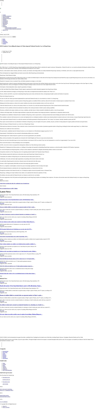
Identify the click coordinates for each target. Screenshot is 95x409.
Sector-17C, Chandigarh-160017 (6, 390)
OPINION (5, 24)
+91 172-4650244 (3, 401)
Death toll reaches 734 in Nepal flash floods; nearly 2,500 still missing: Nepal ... (17, 199)
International (5, 358)
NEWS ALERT (6, 17)
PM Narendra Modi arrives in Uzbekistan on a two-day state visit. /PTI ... (16, 229)
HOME (4, 15)
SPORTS (4, 19)
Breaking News (3, 262)
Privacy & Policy (6, 407)
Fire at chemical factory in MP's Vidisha (9, 188)
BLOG (4, 25)
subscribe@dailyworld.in (5, 396)
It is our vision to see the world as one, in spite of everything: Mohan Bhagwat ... (17, 221)
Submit (14, 36)
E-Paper (4, 364)
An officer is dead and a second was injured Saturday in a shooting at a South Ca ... (18, 214)
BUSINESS (5, 21)
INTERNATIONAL (7, 18)
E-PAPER (5, 26)
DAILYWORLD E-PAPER (11, 27)
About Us (5, 367)
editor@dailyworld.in (4, 395)
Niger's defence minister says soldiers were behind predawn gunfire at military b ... (18, 244)
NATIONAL (5, 20)
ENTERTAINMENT (7, 16)
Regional (4, 356)
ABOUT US (5, 30)
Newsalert (2, 196)
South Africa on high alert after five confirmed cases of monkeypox (14, 183)
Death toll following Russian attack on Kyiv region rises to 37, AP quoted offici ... (17, 258)
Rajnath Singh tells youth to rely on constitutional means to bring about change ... (18, 273)
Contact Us (5, 369)
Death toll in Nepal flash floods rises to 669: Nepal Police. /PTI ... (14, 236)
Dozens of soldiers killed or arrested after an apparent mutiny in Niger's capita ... (17, 207)
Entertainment (5, 351)
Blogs (4, 365)
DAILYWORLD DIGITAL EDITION (13, 28)
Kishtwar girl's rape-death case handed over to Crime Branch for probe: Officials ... (18, 251)
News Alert (5, 352)
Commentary (5, 42)
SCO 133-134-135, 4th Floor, (6, 389)
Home (4, 39)
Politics (4, 40)
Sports (4, 353)
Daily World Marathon (7, 370)
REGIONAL (5, 23)
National (4, 357)
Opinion (4, 43)
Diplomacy (5, 41)
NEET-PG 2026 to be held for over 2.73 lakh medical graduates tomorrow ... (16, 266)
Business (4, 354)
